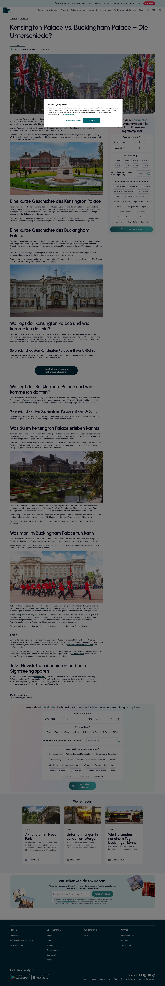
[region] (83, 113)
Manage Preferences (74, 120)
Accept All (91, 121)
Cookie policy (69, 114)
